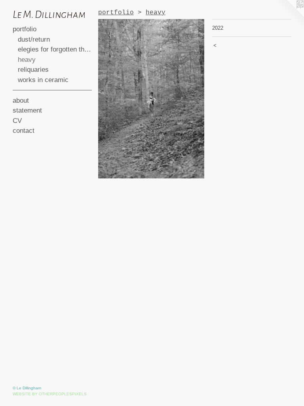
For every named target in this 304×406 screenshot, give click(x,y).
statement (27, 110)
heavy (27, 59)
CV (17, 120)
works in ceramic (43, 80)
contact (23, 130)
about (21, 100)
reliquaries (33, 69)
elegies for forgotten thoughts (55, 49)
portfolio (24, 29)
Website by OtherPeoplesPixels (50, 394)
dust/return (34, 39)
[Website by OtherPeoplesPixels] (288, 16)
